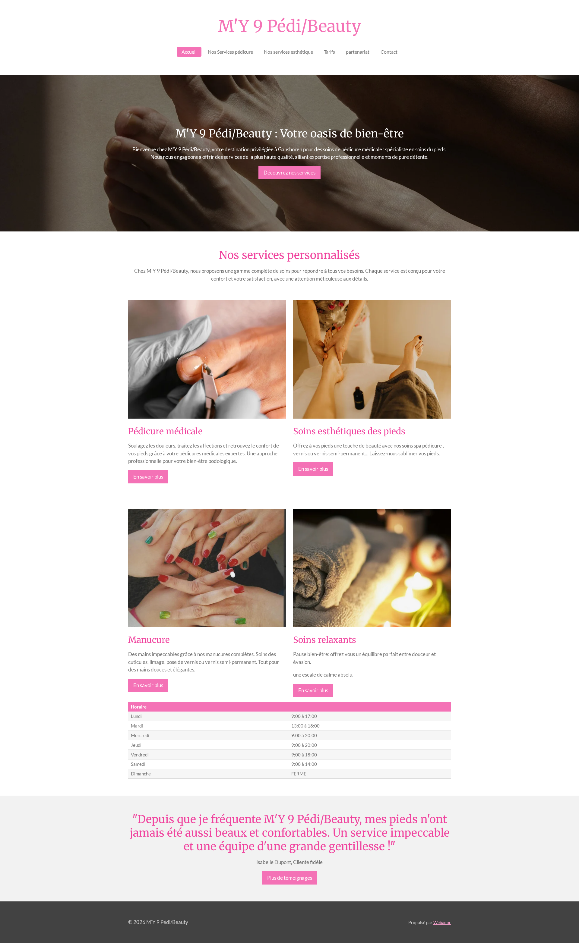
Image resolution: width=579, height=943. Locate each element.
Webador (442, 922)
